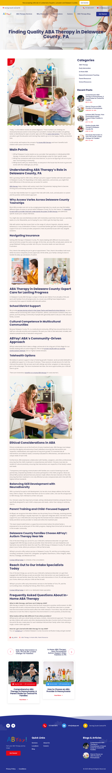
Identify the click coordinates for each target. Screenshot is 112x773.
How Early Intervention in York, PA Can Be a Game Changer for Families (26, 651)
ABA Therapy (25, 637)
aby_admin (14, 637)
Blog (33, 749)
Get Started (84, 3)
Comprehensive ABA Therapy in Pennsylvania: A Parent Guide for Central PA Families (23, 692)
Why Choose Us (42, 14)
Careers (70, 14)
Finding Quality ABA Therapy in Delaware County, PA (92, 127)
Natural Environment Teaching (89, 75)
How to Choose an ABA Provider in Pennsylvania (58, 690)
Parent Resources (43, 637)
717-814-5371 (89, 8)
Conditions (22, 769)
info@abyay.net (104, 8)
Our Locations (58, 14)
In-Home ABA (33, 637)
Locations (35, 746)
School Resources (85, 82)
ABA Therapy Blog (83, 14)
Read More (23, 699)
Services (35, 743)
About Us (46, 743)
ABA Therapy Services (24, 14)
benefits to (35, 373)
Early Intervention (85, 68)
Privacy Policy (11, 769)
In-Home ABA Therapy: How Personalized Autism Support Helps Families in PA (56, 652)
